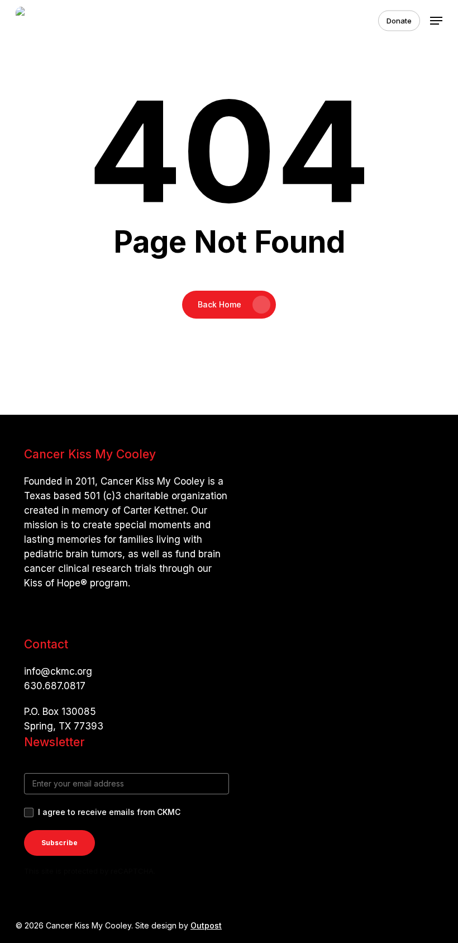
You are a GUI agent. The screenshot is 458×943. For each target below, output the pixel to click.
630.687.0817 (54, 685)
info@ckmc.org (58, 671)
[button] (436, 20)
